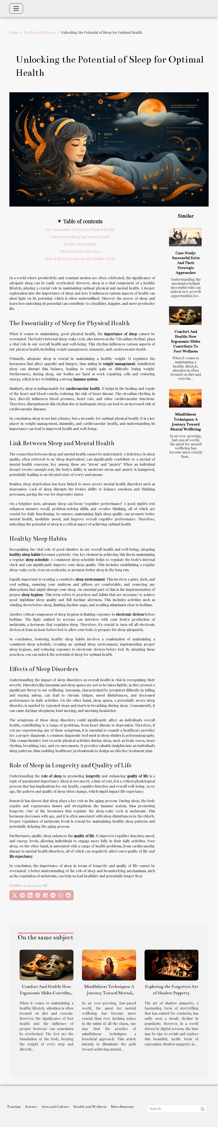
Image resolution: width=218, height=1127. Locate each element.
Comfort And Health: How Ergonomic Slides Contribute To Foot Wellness (185, 341)
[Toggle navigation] (16, 8)
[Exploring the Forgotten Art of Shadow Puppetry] (171, 964)
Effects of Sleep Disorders (80, 251)
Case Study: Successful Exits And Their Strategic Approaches (186, 263)
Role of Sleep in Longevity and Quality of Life (80, 258)
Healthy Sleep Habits (80, 244)
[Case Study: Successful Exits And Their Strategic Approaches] (185, 237)
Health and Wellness (39, 32)
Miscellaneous (122, 1107)
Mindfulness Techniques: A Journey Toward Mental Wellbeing (109, 993)
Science (31, 1107)
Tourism (14, 1107)
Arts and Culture (55, 1107)
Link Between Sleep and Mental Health (80, 237)
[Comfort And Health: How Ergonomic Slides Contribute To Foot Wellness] (185, 315)
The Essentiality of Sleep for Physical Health (80, 229)
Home (14, 32)
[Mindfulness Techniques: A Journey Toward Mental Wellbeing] (185, 398)
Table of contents (82, 221)
